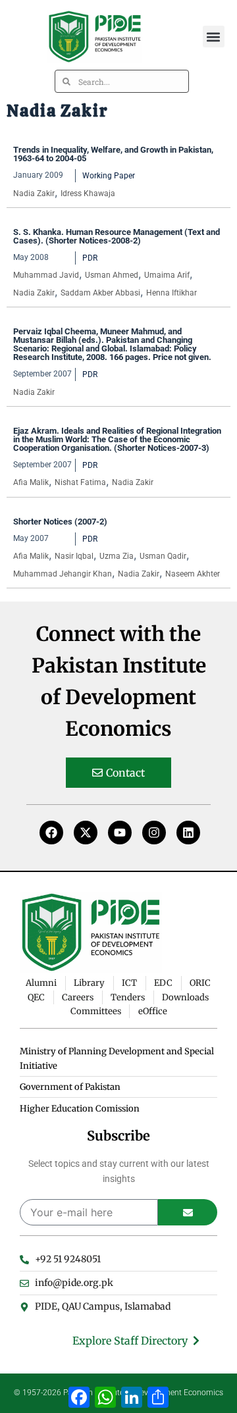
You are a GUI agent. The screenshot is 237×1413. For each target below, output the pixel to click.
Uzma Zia (116, 556)
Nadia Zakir (34, 193)
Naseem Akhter (192, 573)
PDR (89, 258)
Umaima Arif (167, 275)
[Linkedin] (188, 832)
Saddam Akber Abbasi (100, 292)
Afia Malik (31, 482)
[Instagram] (154, 832)
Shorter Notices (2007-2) (60, 522)
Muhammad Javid (46, 275)
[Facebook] (51, 832)
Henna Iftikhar (171, 292)
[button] (213, 36)
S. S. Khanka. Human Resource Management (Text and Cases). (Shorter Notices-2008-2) (116, 236)
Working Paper (108, 176)
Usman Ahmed (111, 275)
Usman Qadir (163, 556)
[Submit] (187, 1212)
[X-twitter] (85, 832)
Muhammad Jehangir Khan (62, 573)
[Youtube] (120, 832)
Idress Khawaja (88, 193)
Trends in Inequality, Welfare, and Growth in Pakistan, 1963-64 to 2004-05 (113, 154)
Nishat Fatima (80, 482)
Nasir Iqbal (74, 556)
